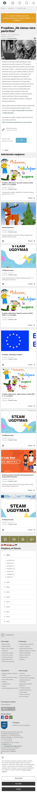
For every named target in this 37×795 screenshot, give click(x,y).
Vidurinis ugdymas (25, 646)
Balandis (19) (11, 568)
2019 (8, 602)
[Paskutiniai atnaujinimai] (19, 3)
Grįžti (6, 150)
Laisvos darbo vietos (25, 675)
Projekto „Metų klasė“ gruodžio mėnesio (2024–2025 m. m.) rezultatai (18, 183)
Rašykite (4, 709)
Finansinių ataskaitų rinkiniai (10, 677)
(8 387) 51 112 (7, 744)
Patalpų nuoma (24, 657)
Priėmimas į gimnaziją (8, 661)
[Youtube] (6, 717)
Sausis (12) (10, 577)
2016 (8, 617)
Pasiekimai (5, 650)
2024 (8, 587)
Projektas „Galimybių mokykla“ (12, 354)
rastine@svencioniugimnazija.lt (13, 746)
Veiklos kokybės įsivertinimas (10, 688)
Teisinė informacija (25, 694)
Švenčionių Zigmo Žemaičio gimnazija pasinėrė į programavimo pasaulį (18, 476)
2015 (8, 621)
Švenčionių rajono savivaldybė (21, 725)
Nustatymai (18, 778)
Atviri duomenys (24, 696)
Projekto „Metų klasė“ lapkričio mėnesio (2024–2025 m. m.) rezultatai (17, 314)
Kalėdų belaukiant (8, 227)
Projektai (4, 681)
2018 (8, 607)
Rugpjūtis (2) (11, 560)
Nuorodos (22, 673)
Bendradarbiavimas (7, 659)
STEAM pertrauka (8, 270)
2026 (8, 555)
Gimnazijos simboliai (7, 653)
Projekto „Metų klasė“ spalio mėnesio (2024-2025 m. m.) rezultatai (18, 395)
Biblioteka (22, 659)
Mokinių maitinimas (25, 655)
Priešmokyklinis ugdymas (26, 644)
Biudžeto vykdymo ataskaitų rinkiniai (9, 674)
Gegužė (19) (10, 566)
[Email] (10, 717)
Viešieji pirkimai (6, 684)
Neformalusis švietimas (26, 648)
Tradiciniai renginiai (7, 657)
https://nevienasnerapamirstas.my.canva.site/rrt (17, 122)
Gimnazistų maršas (7, 655)
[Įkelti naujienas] (12, 3)
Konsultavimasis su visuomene (25, 680)
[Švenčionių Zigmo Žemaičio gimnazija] (5, 3)
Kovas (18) (10, 571)
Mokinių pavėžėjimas (25, 653)
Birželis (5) (10, 563)
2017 (8, 612)
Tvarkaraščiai (9, 635)
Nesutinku (18, 784)
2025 (8, 582)
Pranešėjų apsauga (25, 688)
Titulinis (3, 8)
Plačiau (30, 198)
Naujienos (11, 8)
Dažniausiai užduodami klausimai (26, 684)
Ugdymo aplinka (6, 646)
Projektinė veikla (21, 8)
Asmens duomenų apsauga (27, 678)
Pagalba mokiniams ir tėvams (28, 650)
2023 (8, 592)
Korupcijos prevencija (25, 690)
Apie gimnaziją (6, 644)
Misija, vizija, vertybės (8, 648)
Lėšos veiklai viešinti (7, 679)
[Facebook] (2, 717)
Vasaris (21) (10, 574)
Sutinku (18, 789)
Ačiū (20, 140)
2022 (8, 597)
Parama (4, 686)
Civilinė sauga (23, 692)
